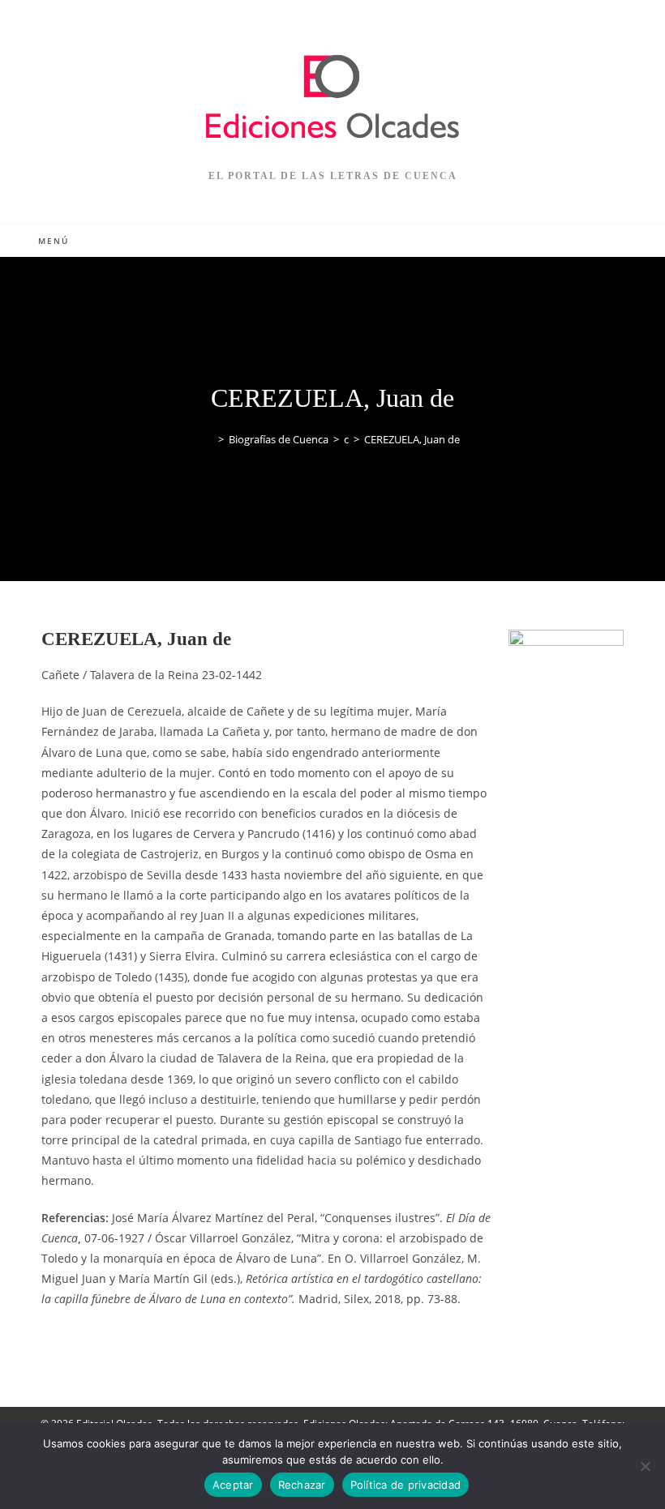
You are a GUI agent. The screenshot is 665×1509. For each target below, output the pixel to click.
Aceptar (233, 1484)
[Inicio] (209, 439)
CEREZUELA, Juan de (412, 439)
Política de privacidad (405, 1484)
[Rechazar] (645, 1466)
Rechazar (302, 1484)
